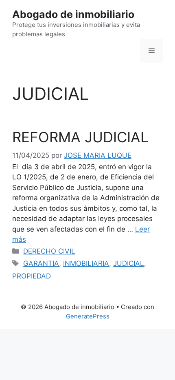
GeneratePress (87, 316)
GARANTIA (41, 263)
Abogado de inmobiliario (73, 14)
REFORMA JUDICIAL (80, 137)
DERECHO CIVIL (49, 251)
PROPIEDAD (31, 276)
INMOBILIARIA (86, 263)
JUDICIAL (128, 263)
